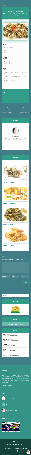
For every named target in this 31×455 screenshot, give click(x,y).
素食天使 (15, 441)
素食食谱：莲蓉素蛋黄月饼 (9, 203)
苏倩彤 (4, 349)
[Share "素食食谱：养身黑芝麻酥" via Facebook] (4, 95)
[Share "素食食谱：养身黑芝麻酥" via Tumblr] (13, 95)
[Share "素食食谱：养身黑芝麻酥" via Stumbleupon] (25, 95)
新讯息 (22, 13)
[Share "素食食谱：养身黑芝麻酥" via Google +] (10, 95)
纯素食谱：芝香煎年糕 (8, 245)
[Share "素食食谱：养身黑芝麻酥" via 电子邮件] (4, 98)
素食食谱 (15, 15)
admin (4, 334)
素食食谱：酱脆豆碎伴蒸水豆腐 (11, 355)
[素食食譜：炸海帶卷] (15, 214)
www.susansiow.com (15, 141)
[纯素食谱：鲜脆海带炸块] (15, 173)
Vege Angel (5, 344)
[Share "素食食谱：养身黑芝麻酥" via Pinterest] (16, 95)
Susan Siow (9, 13)
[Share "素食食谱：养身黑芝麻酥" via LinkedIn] (19, 95)
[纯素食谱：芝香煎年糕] (15, 235)
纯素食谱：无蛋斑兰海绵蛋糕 (11, 336)
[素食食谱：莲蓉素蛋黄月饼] (15, 193)
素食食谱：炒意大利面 (9, 345)
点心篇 (25, 13)
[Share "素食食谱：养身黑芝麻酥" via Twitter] (7, 95)
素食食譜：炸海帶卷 (8, 224)
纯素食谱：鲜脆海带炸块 (9, 183)
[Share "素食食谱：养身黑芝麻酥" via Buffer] (22, 95)
